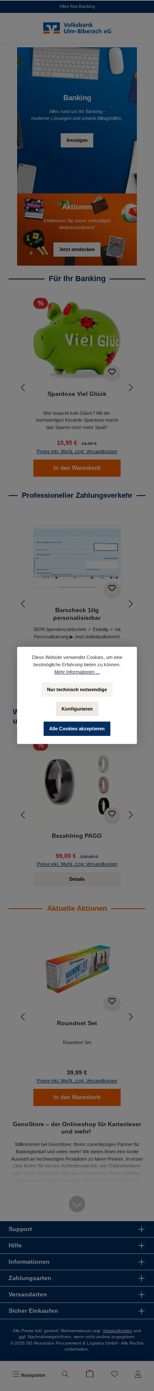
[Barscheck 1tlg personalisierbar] (77, 557)
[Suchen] (65, 1375)
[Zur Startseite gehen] (77, 28)
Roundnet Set (77, 1023)
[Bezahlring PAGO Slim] (77, 783)
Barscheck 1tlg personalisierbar (77, 614)
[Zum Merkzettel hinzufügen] (112, 373)
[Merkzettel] (114, 1375)
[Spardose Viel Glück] (77, 341)
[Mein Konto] (138, 1375)
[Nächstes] (130, 387)
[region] (77, 387)
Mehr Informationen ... (77, 671)
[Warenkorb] (89, 1375)
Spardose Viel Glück (77, 393)
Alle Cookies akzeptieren (77, 728)
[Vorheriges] (23, 387)
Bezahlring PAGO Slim (77, 835)
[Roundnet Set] (77, 970)
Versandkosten (117, 1330)
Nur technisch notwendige (77, 689)
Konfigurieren (77, 708)
